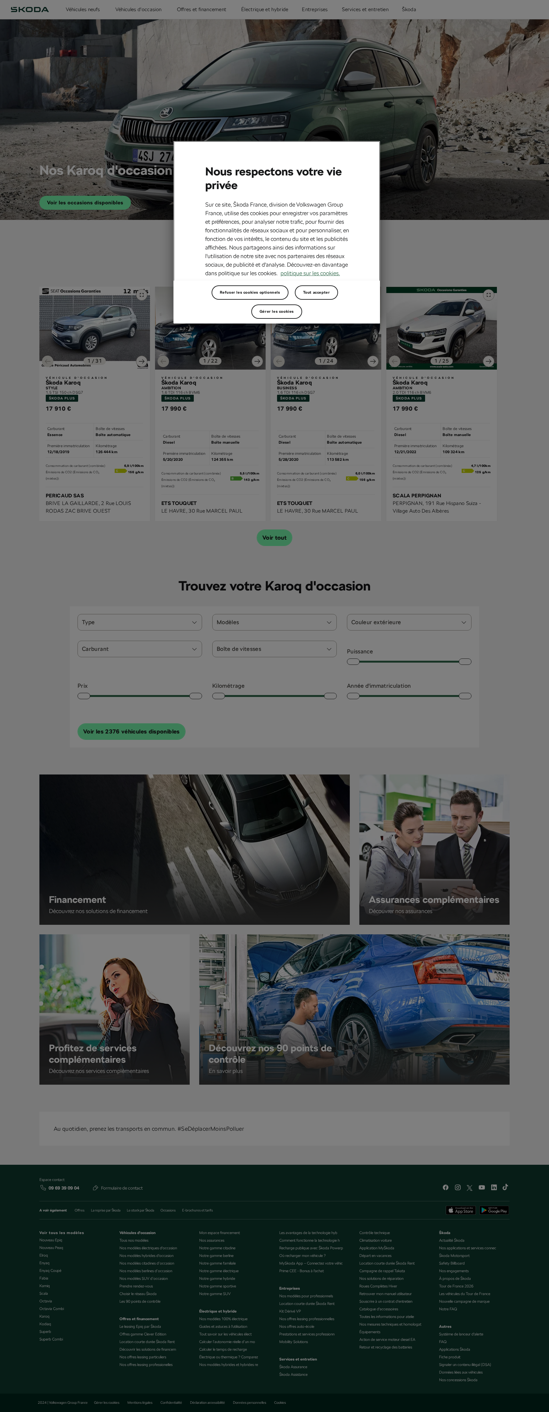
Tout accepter (316, 292)
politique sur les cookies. (310, 273)
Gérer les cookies (277, 311)
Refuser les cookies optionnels (250, 292)
